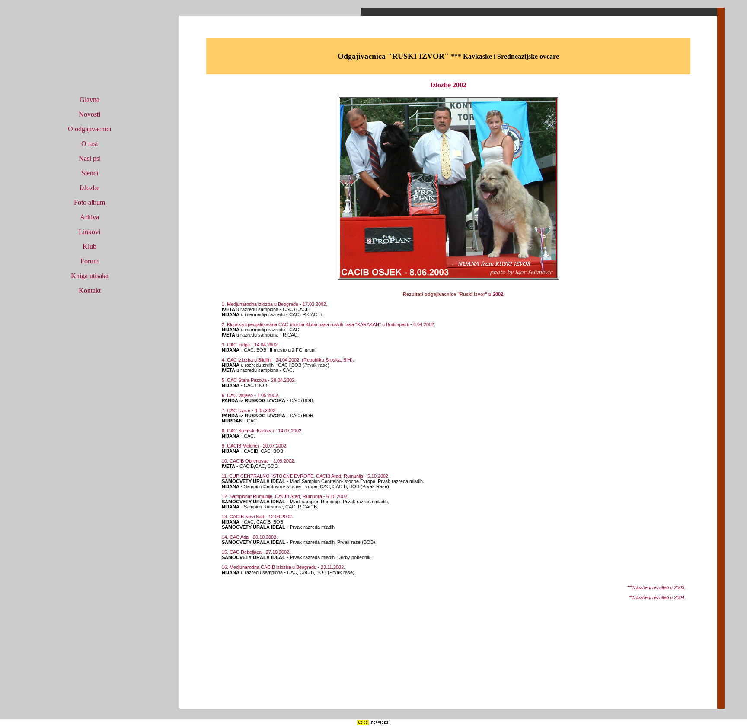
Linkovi (89, 231)
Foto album (89, 202)
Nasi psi (90, 158)
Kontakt (90, 290)
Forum (89, 261)
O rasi (89, 143)
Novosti (89, 114)
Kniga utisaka (90, 275)
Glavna (89, 99)
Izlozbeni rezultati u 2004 (658, 597)
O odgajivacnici (89, 129)
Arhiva (89, 217)
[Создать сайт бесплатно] (373, 723)
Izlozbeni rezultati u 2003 (658, 587)
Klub (89, 246)
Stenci (89, 173)
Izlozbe (89, 187)
